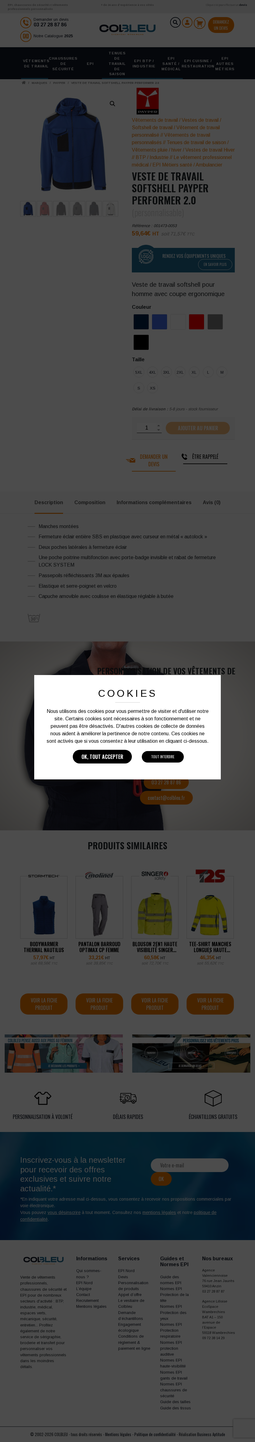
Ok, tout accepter (102, 756)
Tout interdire (162, 756)
